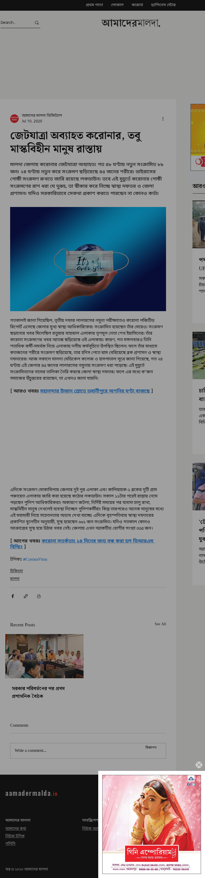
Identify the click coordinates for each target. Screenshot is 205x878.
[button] (199, 765)
